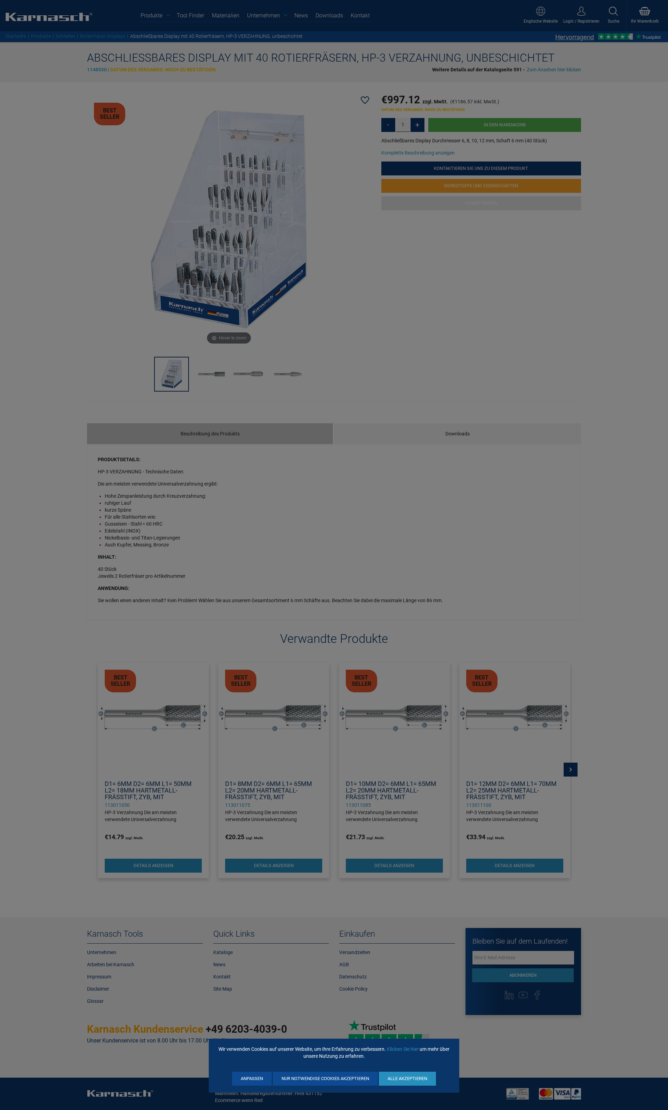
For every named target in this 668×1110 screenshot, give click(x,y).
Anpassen (252, 1078)
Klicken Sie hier (403, 1049)
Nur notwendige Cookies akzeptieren (325, 1078)
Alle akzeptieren (407, 1078)
